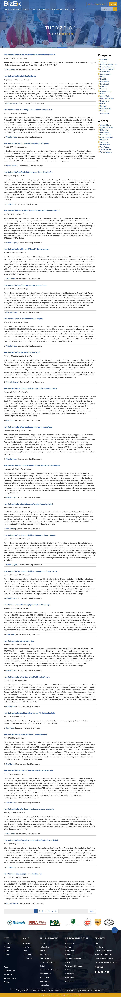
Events (102, 76)
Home (50, 34)
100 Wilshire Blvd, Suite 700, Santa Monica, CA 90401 (57, 991)
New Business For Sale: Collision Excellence (20, 76)
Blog (66, 9)
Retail (102, 103)
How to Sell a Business (103, 951)
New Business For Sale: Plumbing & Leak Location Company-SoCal (28, 110)
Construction (105, 72)
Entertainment (105, 74)
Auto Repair (104, 59)
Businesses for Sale (29, 9)
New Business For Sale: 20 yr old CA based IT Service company (26, 249)
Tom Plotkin (10, 420)
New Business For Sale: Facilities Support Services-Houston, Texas (28, 427)
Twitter (6, 951)
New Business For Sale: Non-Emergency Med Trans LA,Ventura (27, 677)
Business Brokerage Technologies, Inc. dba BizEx (68, 995)
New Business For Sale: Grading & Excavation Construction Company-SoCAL (32, 210)
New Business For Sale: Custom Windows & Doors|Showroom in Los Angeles (32, 465)
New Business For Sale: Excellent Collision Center (22, 352)
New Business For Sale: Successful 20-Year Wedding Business (26, 143)
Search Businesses (40, 989)
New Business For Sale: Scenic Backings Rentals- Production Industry (29, 504)
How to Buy (104, 81)
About (7, 9)
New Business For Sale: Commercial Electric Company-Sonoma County (30, 535)
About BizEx (27, 943)
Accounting (44, 985)
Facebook (7, 947)
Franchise (103, 79)
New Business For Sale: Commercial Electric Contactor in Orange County (30, 571)
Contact (72, 9)
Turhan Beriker (105, 149)
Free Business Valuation (54, 989)
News (102, 94)
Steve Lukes (10, 70)
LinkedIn (7, 954)
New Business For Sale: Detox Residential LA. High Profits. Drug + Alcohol (31, 840)
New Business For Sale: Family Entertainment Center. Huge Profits (28, 172)
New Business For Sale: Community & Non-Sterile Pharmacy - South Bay (30, 388)
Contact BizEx (82, 989)
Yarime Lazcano (11, 166)
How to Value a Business (104, 958)
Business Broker (16, 9)
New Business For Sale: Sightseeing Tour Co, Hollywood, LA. (26, 734)
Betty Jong (104, 130)
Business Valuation (57, 9)
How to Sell (104, 84)
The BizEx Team (26, 991)
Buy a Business (9, 971)
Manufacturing (105, 91)
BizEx (12, 989)
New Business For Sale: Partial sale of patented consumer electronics (29, 809)
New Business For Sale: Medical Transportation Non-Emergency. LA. (29, 770)
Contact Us (8, 943)
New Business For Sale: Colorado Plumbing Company (23, 319)
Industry (103, 86)
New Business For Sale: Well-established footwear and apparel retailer (29, 55)
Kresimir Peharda (106, 137)
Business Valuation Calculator (106, 962)
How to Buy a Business (103, 954)
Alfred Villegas (11, 137)
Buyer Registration (97, 4)
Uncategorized (105, 108)
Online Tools (105, 96)
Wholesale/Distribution (49, 970)
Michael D (104, 140)
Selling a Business (29, 989)
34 (56, 911)
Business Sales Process (108, 64)
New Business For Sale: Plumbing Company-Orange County (25, 285)
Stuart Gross (105, 145)
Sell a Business (9, 974)
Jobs (25, 951)
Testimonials (28, 954)
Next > (92, 911)
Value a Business (10, 978)
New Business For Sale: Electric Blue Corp (19, 641)
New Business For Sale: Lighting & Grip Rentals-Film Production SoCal (29, 713)
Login (113, 4)
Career (89, 989)
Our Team (27, 947)
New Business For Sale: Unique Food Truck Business (23, 874)
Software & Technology (48, 962)
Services (103, 106)
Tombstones (27, 958)
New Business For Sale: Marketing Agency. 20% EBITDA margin (27, 605)
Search (42, 943)
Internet (103, 89)
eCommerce (44, 977)
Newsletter (99, 947)
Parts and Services (107, 98)
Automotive (104, 62)
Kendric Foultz (105, 135)
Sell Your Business (43, 9)
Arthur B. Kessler (12, 103)
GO (115, 9)
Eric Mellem (10, 204)
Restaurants (104, 101)
